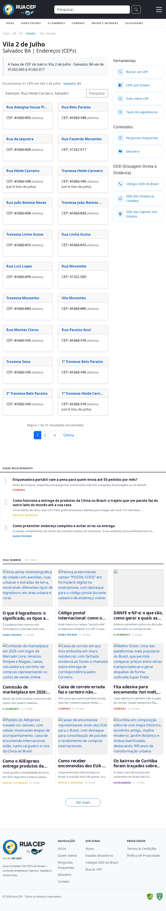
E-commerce (56, 23)
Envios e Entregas (105, 23)
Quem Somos (67, 855)
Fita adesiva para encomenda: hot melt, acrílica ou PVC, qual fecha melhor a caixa (135, 694)
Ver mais (83, 802)
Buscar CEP (94, 869)
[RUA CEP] (19, 9)
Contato (63, 881)
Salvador (69, 83)
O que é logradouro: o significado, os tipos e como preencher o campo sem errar (24, 620)
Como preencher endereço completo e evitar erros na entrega (64, 526)
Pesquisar (97, 93)
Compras (78, 23)
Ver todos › (31, 560)
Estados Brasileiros (99, 855)
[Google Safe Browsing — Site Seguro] (150, 897)
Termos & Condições (141, 849)
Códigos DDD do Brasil (102, 862)
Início (62, 849)
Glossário (64, 874)
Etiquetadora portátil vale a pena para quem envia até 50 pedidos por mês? (75, 479)
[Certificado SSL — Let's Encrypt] (159, 897)
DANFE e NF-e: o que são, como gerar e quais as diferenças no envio (138, 618)
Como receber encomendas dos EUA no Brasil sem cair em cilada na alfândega (82, 768)
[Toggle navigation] (159, 9)
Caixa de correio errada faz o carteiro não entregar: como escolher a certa (82, 694)
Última (68, 435)
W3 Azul (16, 858)
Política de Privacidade (143, 855)
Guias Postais (31, 23)
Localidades (134, 23)
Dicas (10, 23)
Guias (90, 849)
